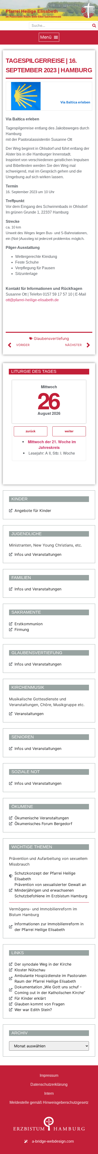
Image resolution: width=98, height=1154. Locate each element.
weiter (69, 431)
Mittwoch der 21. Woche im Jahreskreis (52, 444)
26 (48, 400)
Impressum (49, 1075)
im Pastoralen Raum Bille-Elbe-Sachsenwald (33, 16)
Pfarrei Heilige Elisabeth (32, 11)
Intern (49, 1093)
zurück (30, 431)
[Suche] (94, 25)
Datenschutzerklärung (49, 1084)
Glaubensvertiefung (51, 338)
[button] (49, 37)
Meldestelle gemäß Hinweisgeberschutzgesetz (49, 1102)
